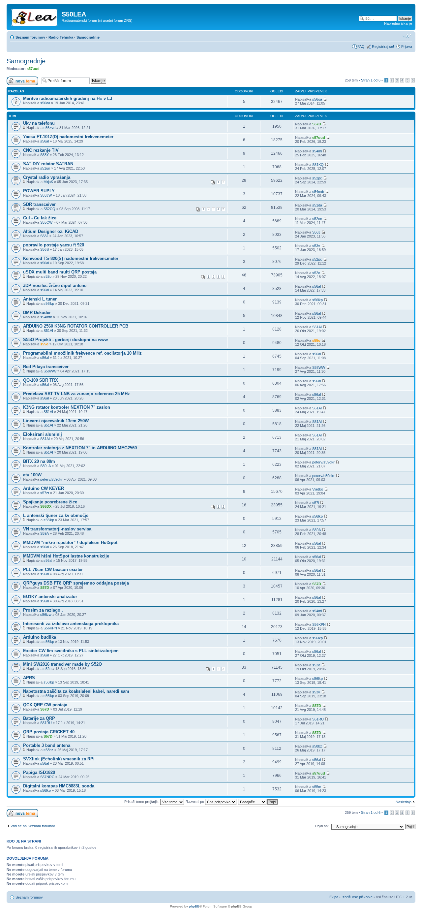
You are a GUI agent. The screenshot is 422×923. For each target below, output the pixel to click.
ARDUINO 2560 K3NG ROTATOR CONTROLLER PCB (75, 326)
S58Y (44, 155)
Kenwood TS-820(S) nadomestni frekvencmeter (70, 258)
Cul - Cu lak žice (39, 217)
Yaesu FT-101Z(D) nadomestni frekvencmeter (68, 136)
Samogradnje (88, 37)
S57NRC (47, 777)
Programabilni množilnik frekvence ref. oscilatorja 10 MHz (82, 353)
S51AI (48, 331)
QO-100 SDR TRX (40, 380)
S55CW (46, 222)
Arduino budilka (39, 637)
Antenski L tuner (40, 299)
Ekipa (333, 897)
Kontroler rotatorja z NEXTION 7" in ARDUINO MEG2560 (80, 447)
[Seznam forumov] (35, 16)
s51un (45, 168)
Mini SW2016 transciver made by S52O (62, 664)
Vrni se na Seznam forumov (33, 826)
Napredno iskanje (398, 23)
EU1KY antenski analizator (50, 596)
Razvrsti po (195, 802)
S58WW (50, 371)
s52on (317, 219)
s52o (47, 276)
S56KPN (50, 628)
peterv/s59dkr (323, 462)
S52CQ (49, 209)
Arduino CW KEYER (43, 488)
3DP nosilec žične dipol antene (54, 285)
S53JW (46, 195)
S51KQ (318, 165)
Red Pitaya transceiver (46, 366)
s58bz (48, 750)
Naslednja (403, 802)
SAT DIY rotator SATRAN (48, 163)
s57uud (33, 69)
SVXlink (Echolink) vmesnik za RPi (59, 758)
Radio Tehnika (60, 37)
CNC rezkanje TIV (41, 150)
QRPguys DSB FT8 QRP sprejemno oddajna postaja (76, 583)
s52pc (317, 178)
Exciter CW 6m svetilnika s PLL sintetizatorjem (71, 650)
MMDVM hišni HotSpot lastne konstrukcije (66, 556)
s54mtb (318, 192)
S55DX (45, 506)
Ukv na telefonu (39, 123)
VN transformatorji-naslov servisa (57, 528)
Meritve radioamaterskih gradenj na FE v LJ (67, 98)
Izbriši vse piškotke (358, 897)
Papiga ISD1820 (39, 772)
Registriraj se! (383, 46)
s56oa (45, 103)
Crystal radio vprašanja (46, 177)
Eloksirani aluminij (42, 434)
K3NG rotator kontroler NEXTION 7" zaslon (66, 407)
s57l (315, 503)
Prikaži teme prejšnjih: (142, 802)
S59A (44, 533)
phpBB (194, 906)
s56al (44, 141)
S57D (316, 124)
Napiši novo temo (20, 78)
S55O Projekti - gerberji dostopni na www (65, 339)
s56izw (45, 615)
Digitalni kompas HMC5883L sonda (58, 785)
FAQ (361, 46)
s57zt (44, 493)
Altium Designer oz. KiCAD (50, 231)
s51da (317, 205)
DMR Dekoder (37, 312)
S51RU (46, 723)
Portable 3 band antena (46, 745)
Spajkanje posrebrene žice (50, 501)
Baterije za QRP (39, 718)
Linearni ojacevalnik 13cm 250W (56, 420)
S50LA (45, 466)
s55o (44, 344)
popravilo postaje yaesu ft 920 (53, 244)
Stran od (370, 80)
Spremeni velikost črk (407, 36)
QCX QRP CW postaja (45, 704)
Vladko (317, 489)
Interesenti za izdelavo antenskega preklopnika (71, 623)
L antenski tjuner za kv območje (55, 515)
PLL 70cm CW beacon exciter (53, 569)
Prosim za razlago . (43, 610)
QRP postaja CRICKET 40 (49, 731)
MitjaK (48, 182)
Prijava (406, 46)
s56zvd (49, 128)
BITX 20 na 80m (39, 461)
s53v (316, 246)
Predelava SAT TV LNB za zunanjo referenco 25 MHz (76, 393)
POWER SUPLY (39, 190)
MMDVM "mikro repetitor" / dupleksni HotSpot (70, 542)
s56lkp (49, 303)
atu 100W (32, 474)
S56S (44, 249)
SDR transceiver (39, 204)
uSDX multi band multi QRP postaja (60, 272)
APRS (29, 677)
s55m (316, 787)
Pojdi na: (322, 826)
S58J (44, 236)
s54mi (317, 151)
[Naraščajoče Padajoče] (258, 802)
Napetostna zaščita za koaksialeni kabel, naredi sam (76, 691)
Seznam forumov (30, 37)
